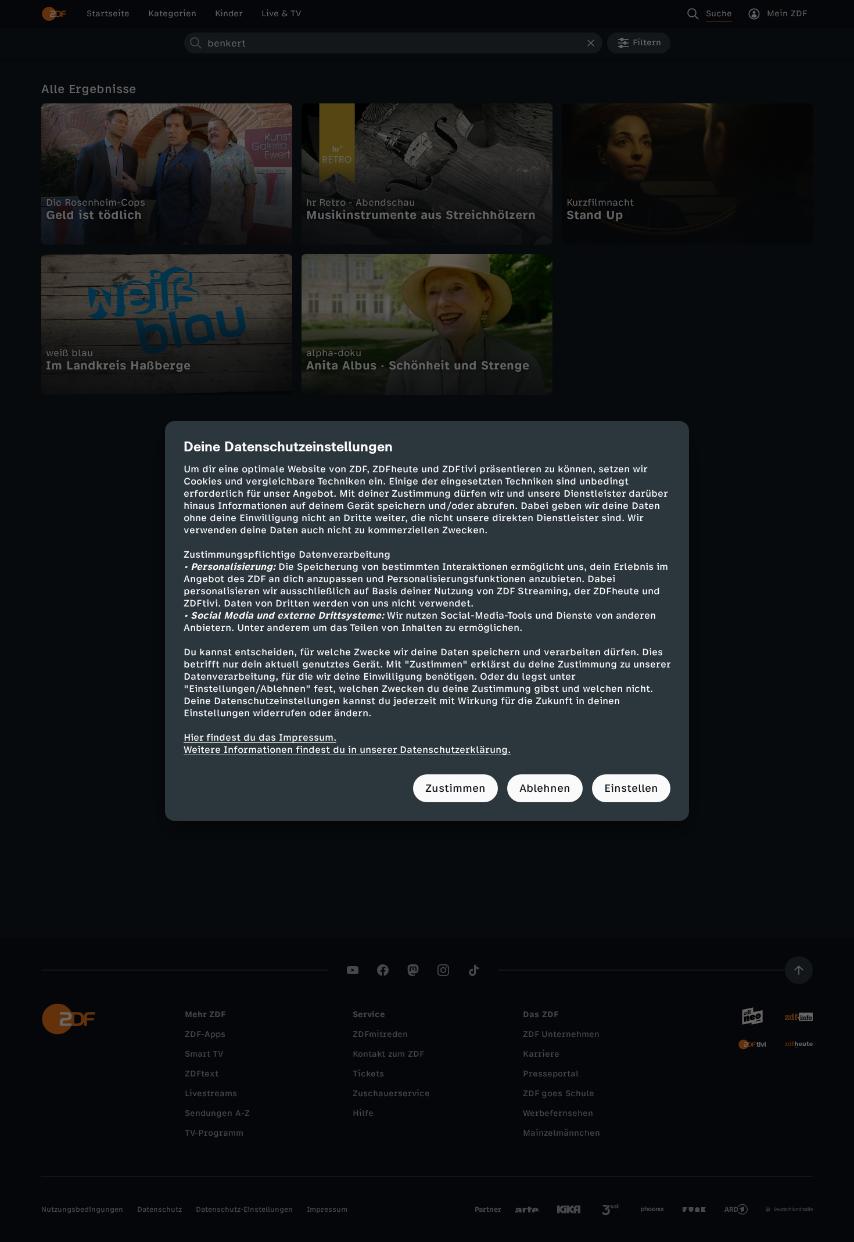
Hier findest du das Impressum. (260, 737)
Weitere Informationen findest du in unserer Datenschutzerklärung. (347, 749)
